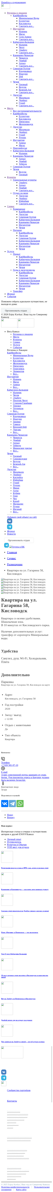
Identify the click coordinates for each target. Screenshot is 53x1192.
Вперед (10, 817)
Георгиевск (18, 368)
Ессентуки (24, 21)
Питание (17, 230)
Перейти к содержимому (13, 2)
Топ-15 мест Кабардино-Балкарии (14, 954)
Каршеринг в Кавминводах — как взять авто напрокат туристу (25, 889)
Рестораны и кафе (16, 1152)
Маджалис (18, 504)
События (11, 296)
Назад (10, 815)
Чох (15, 498)
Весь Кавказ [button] (13, 331)
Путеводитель (14, 842)
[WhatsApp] (20, 803)
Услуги (10, 251)
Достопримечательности (19, 1137)
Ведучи (22, 87)
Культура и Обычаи (17, 844)
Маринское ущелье (22, 448)
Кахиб (16, 501)
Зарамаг (17, 421)
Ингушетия (18, 29)
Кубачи (16, 493)
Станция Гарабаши (22, 403)
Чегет (21, 47)
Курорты (11, 177)
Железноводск (26, 124)
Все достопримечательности (27, 111)
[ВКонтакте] (4, 803)
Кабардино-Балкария (23, 42)
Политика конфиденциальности (15, 1187)
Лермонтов (18, 371)
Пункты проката (15, 1155)
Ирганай (17, 509)
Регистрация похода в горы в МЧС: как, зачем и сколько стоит (24, 868)
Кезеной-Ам (25, 89)
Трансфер (18, 291)
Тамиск (16, 424)
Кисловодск (25, 23)
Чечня (16, 82)
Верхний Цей (20, 427)
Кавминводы (13, 1111)
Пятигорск (24, 121)
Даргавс (17, 429)
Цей (21, 76)
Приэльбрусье (20, 148)
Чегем (16, 395)
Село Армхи (25, 36)
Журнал (11, 294)
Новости (11, 534)
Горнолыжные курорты (25, 180)
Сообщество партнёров (18, 1090)
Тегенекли (18, 408)
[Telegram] (12, 803)
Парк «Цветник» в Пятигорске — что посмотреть (19, 932)
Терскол (17, 405)
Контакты (12, 1101)
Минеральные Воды (29, 18)
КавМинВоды (20, 15)
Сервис (10, 206)
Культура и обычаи (16, 1173)
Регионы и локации (17, 13)
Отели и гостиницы (17, 1149)
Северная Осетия (21, 68)
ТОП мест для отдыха (18, 847)
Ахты (16, 490)
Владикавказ (25, 71)
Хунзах (22, 137)
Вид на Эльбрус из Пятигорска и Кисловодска (18, 999)
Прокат (16, 254)
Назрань (23, 31)
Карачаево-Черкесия (23, 55)
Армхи (22, 143)
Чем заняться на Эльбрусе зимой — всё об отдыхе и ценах (23, 1042)
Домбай (23, 60)
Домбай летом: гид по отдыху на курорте (16, 1020)
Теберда (23, 164)
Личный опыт (14, 839)
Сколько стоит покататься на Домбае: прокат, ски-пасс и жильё (25, 911)
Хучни (16, 506)
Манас (16, 488)
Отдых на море (20, 193)
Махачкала (24, 97)
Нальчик (23, 44)
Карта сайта (21, 1189)
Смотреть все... (26, 26)
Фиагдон (23, 74)
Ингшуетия (24, 225)
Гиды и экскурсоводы (24, 270)
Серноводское (20, 459)
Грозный (23, 84)
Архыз (22, 63)
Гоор (15, 496)
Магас (22, 34)
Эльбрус (23, 50)
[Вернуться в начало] (5, 8)
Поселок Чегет (20, 400)
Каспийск (18, 477)
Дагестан (17, 95)
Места (10, 108)
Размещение (19, 209)
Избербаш (24, 201)
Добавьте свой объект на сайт (22, 517)
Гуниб (22, 103)
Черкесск (23, 58)
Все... (15, 374)
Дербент (23, 100)
